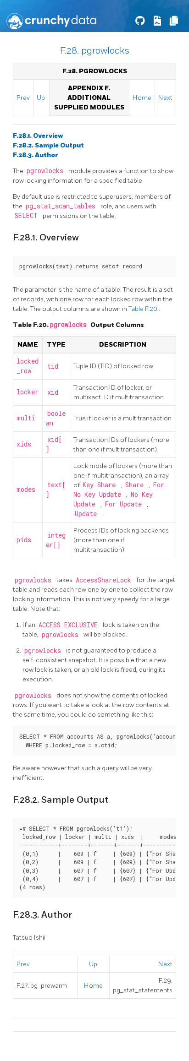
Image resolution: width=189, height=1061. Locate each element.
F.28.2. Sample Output (48, 145)
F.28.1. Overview (38, 136)
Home (142, 98)
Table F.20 (143, 309)
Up (41, 98)
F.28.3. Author (35, 155)
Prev (23, 98)
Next (165, 98)
